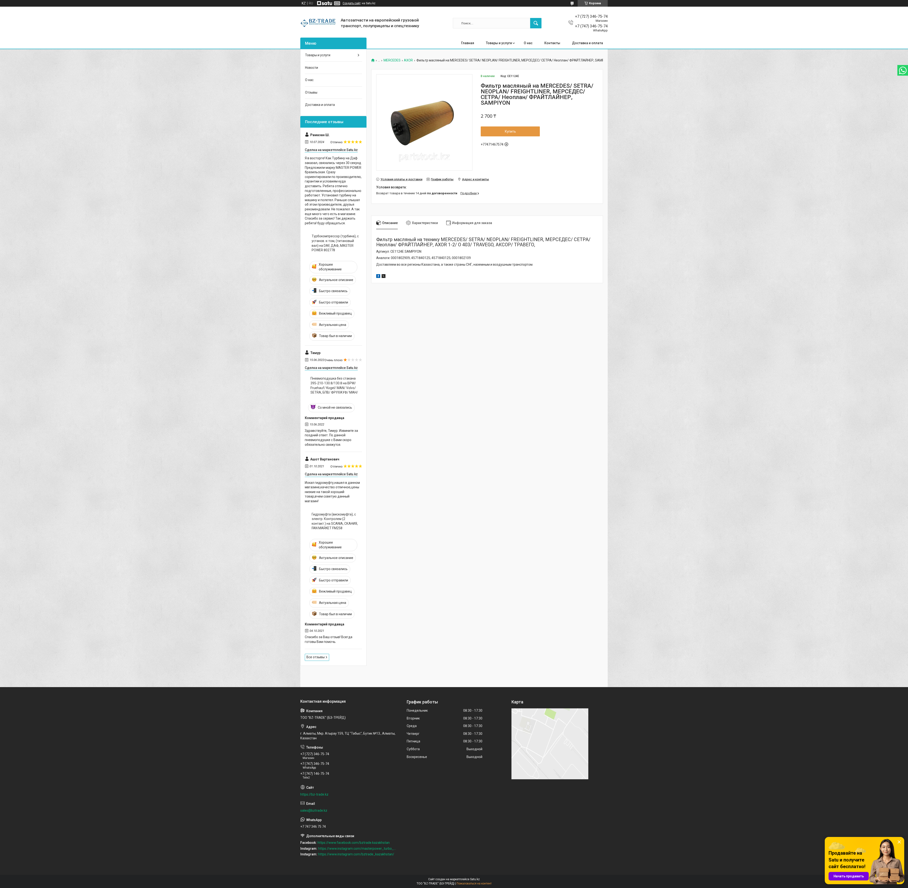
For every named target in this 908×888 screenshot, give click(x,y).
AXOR (408, 60)
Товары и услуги (499, 43)
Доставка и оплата (587, 43)
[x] (383, 277)
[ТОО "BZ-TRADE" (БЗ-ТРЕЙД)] (318, 23)
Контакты (552, 43)
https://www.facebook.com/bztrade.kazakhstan (354, 843)
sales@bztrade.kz (313, 810)
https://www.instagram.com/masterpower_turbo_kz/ (357, 848)
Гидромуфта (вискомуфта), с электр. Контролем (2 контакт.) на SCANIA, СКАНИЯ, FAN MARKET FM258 (335, 521)
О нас (528, 43)
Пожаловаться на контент (474, 883)
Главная (467, 43)
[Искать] (535, 23)
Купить (510, 131)
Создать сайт (352, 3)
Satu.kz (475, 879)
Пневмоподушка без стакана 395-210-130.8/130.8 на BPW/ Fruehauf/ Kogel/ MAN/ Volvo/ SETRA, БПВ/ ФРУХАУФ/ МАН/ (334, 385)
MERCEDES (392, 60)
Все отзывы (315, 657)
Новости (311, 67)
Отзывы (311, 92)
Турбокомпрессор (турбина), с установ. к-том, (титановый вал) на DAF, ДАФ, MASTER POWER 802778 (335, 243)
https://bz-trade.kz (314, 794)
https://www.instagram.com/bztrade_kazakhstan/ (356, 854)
